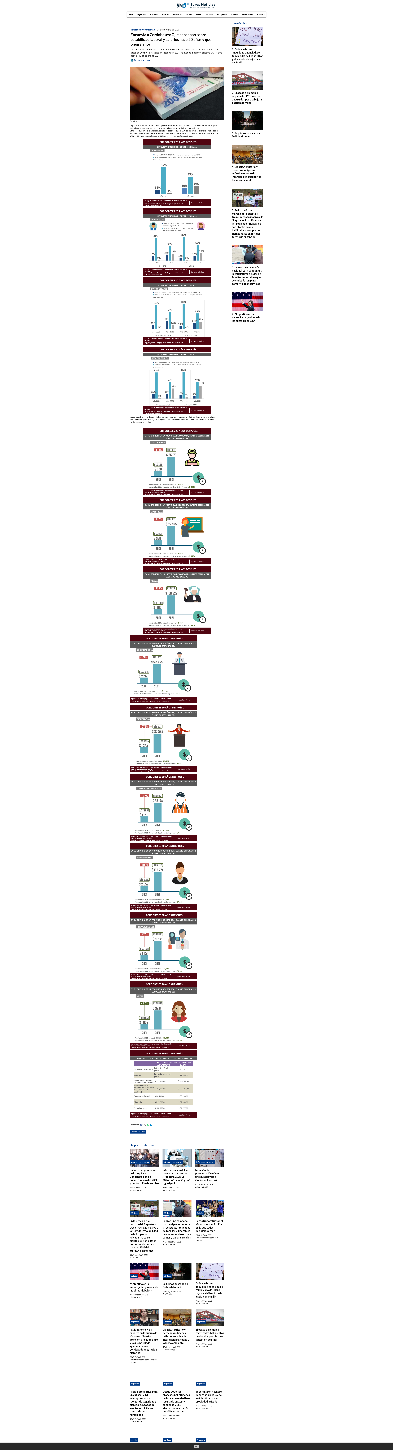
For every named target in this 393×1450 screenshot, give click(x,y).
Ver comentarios (138, 1132)
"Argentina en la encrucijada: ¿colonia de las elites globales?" (144, 1287)
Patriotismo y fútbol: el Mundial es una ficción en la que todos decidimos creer (209, 1225)
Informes (177, 14)
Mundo (189, 14)
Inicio (130, 14)
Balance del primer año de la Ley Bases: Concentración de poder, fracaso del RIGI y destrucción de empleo (144, 1176)
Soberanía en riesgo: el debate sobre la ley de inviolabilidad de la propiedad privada (209, 1396)
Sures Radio (247, 14)
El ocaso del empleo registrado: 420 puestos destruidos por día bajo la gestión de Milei (210, 1334)
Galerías (209, 14)
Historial (261, 14)
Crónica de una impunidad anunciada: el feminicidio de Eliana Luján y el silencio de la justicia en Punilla (210, 1290)
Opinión (234, 14)
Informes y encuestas (143, 29)
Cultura (165, 14)
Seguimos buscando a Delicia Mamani (175, 1285)
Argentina (141, 14)
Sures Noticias (142, 60)
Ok (196, 1446)
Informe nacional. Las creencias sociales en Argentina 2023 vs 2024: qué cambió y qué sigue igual (176, 1176)
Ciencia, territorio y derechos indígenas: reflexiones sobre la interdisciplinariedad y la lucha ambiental (176, 1336)
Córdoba (154, 14)
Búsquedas (222, 14)
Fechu (198, 14)
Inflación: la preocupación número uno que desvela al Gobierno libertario (208, 1175)
